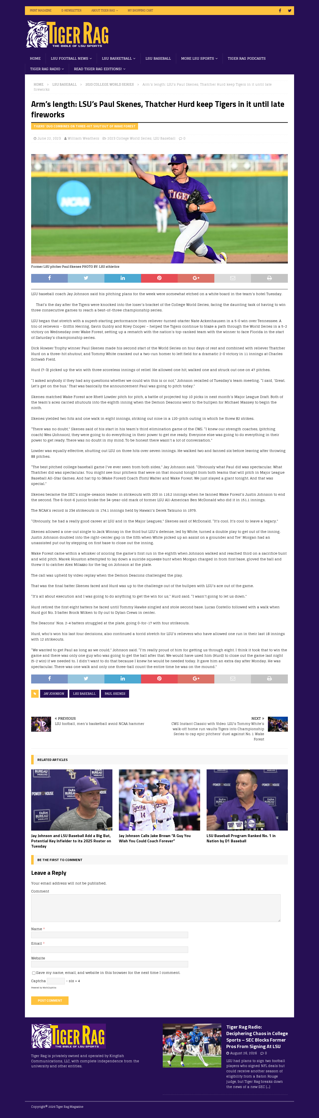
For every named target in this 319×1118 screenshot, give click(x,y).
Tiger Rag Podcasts (247, 58)
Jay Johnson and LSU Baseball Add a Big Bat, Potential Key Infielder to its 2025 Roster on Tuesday (71, 841)
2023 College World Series (129, 138)
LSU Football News (69, 58)
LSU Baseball (158, 58)
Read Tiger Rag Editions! (98, 69)
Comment (40, 891)
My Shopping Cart (140, 10)
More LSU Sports (197, 58)
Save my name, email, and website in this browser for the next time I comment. (108, 972)
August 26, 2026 (243, 1053)
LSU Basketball (117, 58)
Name (37, 929)
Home (35, 58)
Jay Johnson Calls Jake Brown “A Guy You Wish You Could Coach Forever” (155, 838)
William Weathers (83, 138)
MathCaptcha (49, 987)
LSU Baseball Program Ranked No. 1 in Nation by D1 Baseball (241, 838)
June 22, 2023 (49, 138)
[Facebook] (280, 10)
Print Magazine (41, 10)
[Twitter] (289, 10)
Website (38, 958)
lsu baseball (84, 693)
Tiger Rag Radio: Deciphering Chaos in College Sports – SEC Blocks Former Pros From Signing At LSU (257, 1036)
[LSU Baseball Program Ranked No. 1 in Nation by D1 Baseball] (247, 800)
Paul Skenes (115, 693)
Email (37, 943)
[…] (268, 1087)
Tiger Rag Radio (45, 69)
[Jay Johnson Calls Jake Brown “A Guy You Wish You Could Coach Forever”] (159, 800)
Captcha (38, 981)
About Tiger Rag (103, 10)
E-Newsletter (71, 10)
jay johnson (54, 693)
